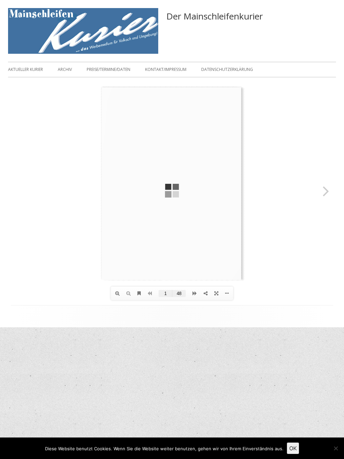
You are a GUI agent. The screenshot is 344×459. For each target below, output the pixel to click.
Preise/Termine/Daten (108, 69)
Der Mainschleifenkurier (214, 16)
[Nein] (335, 448)
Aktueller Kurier (25, 69)
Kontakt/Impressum (165, 69)
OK (293, 448)
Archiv (65, 69)
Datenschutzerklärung (227, 69)
